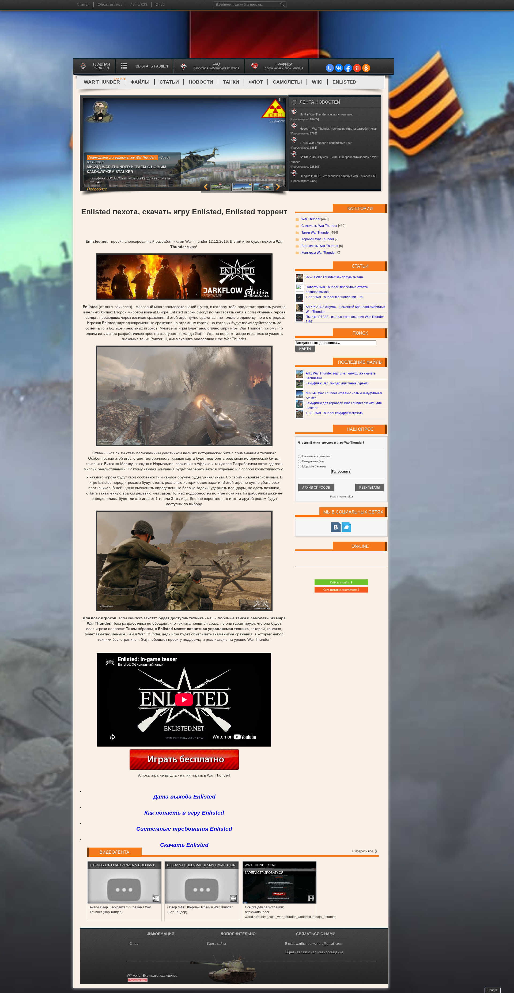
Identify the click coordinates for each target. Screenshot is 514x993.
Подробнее (114, 182)
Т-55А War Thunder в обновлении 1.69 (334, 297)
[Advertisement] (184, 228)
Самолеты (287, 82)
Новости (201, 82)
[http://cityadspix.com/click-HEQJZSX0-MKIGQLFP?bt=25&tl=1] (184, 768)
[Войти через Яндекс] (357, 68)
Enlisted (344, 82)
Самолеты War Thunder (319, 226)
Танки (231, 82)
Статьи (169, 82)
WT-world (134, 975)
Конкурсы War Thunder (318, 252)
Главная (83, 4)
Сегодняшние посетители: (341, 589)
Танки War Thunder (315, 232)
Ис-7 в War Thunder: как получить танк (334, 277)
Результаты (369, 487)
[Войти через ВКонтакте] (339, 68)
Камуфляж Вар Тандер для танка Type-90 (337, 383)
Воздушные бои (313, 461)
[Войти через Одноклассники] (366, 68)
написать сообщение (327, 952)
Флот (256, 82)
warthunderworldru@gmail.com (319, 944)
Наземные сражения (316, 456)
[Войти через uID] (330, 68)
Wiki (317, 82)
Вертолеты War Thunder (319, 246)
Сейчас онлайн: (341, 582)
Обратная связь (110, 4)
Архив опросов (316, 487)
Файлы (140, 82)
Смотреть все (363, 851)
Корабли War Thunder (317, 239)
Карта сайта (216, 944)
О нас (160, 4)
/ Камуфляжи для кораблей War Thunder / (119, 157)
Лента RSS (138, 4)
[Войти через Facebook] (348, 68)
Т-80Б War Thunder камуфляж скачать (334, 413)
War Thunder (105, 82)
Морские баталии (314, 466)
